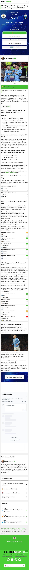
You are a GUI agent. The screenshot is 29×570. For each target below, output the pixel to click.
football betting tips (10, 172)
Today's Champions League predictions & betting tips (12, 484)
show (8, 106)
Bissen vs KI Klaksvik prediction (12, 522)
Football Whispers (5, 528)
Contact (4, 554)
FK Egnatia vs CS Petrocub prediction (15, 516)
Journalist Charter (20, 554)
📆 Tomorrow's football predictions (11, 493)
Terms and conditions (7, 556)
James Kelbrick (10, 58)
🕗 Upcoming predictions (8, 497)
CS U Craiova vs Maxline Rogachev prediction (13, 510)
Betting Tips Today (15, 528)
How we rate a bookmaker (21, 556)
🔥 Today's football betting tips (10, 489)
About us (11, 554)
